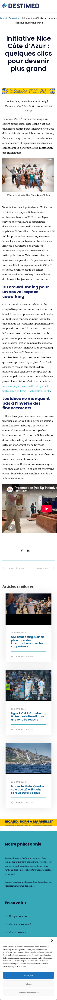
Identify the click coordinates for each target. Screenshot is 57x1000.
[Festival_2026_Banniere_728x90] (28, 91)
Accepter (28, 975)
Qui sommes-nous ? (20, 924)
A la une (20, 656)
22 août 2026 (18, 633)
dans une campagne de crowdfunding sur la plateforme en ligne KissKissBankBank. (28, 385)
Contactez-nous (17, 932)
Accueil (3, 18)
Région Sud (14, 18)
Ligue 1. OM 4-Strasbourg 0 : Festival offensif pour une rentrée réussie (28, 716)
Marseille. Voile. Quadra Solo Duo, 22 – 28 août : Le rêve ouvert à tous (27, 790)
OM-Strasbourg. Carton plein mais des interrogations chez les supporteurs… (27, 641)
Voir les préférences (29, 992)
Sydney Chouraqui (14, 881)
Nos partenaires (18, 916)
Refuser (28, 984)
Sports (29, 656)
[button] (52, 940)
